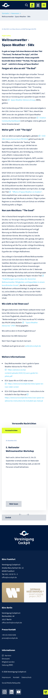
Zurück (8, 517)
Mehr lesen (13, 504)
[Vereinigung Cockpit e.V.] (9, 5)
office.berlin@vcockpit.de (12, 622)
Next (28, 514)
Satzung (5, 665)
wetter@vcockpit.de (33, 346)
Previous (20, 514)
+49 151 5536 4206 (9, 635)
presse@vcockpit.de (10, 638)
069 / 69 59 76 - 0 (11, 574)
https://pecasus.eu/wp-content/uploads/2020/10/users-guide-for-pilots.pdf (21, 373)
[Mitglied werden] (32, 5)
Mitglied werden (8, 662)
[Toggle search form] (26, 5)
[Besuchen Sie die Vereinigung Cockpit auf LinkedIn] (11, 691)
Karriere (8, 655)
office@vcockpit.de (9, 577)
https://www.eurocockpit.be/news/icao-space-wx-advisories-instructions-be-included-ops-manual (25, 399)
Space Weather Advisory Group (23, 100)
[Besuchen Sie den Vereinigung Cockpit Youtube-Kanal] (18, 691)
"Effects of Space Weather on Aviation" (27, 192)
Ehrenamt (6, 658)
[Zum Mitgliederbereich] (38, 5)
